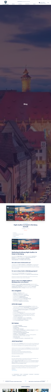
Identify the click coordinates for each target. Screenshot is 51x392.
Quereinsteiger (19, 375)
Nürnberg (14, 375)
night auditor (37, 374)
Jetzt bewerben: (19, 1)
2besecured (23, 228)
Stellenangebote (25, 223)
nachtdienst (31, 374)
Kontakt (34, 3)
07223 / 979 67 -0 (43, 3)
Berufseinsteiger (16, 374)
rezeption (24, 375)
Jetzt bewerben (15, 237)
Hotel (21, 374)
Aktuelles (13, 3)
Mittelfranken (26, 374)
